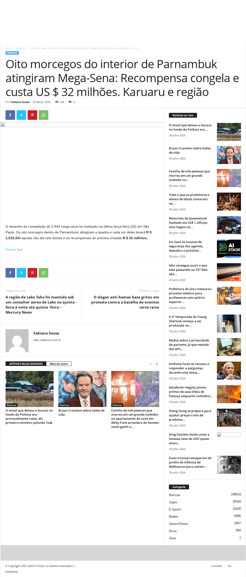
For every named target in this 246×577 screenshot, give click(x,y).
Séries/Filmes (178, 524)
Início (9, 48)
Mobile (173, 516)
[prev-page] (151, 363)
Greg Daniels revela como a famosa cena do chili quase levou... (189, 438)
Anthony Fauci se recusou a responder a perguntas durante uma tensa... (189, 368)
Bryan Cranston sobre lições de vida (81, 412)
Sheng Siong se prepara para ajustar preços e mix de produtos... (190, 415)
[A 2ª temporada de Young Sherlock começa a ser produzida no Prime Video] (229, 324)
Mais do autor (59, 363)
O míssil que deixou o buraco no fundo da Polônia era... (190, 127)
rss (229, 566)
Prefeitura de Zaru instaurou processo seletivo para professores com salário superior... (190, 295)
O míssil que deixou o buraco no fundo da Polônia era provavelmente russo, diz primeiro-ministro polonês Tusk (29, 416)
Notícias (21, 48)
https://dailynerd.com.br (47, 340)
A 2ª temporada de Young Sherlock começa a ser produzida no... (188, 321)
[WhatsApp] (43, 115)
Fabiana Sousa (20, 102)
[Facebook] (10, 115)
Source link (14, 249)
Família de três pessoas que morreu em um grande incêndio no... (189, 175)
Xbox (172, 538)
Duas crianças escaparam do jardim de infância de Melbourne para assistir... (190, 462)
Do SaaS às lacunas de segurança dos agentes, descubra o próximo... (186, 246)
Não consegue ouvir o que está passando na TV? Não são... (188, 269)
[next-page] (156, 363)
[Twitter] (21, 115)
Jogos (173, 502)
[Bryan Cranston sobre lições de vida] (82, 389)
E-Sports (175, 509)
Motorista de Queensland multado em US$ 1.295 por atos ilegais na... (188, 222)
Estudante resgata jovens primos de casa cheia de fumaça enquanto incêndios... (191, 391)
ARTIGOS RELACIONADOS (26, 363)
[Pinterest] (32, 115)
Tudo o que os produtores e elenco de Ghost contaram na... (189, 199)
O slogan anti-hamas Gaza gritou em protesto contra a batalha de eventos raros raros (125, 302)
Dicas (173, 531)
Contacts (216, 566)
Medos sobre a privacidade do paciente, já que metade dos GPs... (189, 344)
